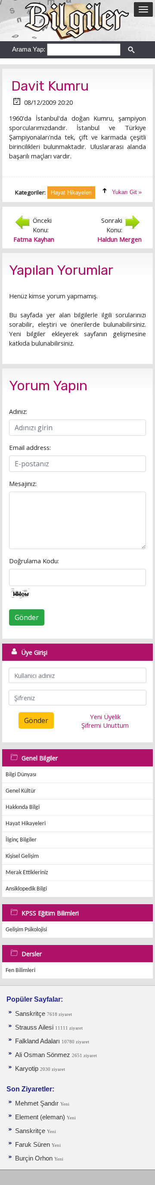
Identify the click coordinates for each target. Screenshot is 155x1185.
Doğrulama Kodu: (34, 560)
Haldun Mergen (119, 239)
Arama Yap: (28, 49)
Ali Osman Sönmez (42, 1054)
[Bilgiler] (77, 20)
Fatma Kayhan (33, 239)
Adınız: (18, 411)
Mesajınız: (23, 483)
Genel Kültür (21, 791)
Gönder (27, 617)
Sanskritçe (31, 1013)
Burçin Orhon (34, 1158)
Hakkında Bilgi (23, 807)
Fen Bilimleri (20, 970)
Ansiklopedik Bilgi (26, 889)
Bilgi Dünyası (21, 775)
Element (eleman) (41, 1117)
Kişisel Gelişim (22, 856)
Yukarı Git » (127, 192)
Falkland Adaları (38, 1041)
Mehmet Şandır (37, 1103)
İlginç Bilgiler (21, 840)
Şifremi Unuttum (105, 725)
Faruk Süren (32, 1144)
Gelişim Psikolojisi (26, 930)
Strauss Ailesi (34, 1027)
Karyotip (27, 1068)
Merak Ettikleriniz (27, 872)
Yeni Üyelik (105, 716)
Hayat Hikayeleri (26, 823)
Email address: (30, 447)
